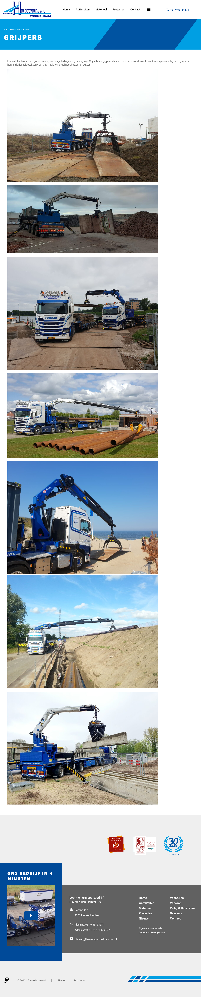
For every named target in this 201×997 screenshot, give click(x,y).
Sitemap (62, 980)
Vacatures (177, 898)
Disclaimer (79, 980)
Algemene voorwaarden (151, 928)
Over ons (176, 913)
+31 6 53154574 (177, 9)
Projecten (118, 9)
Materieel (101, 9)
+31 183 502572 (100, 930)
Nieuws (144, 918)
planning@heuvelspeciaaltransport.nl (96, 939)
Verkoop (175, 903)
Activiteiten (83, 9)
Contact (135, 9)
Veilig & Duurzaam (182, 908)
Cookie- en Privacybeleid (152, 932)
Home (66, 9)
